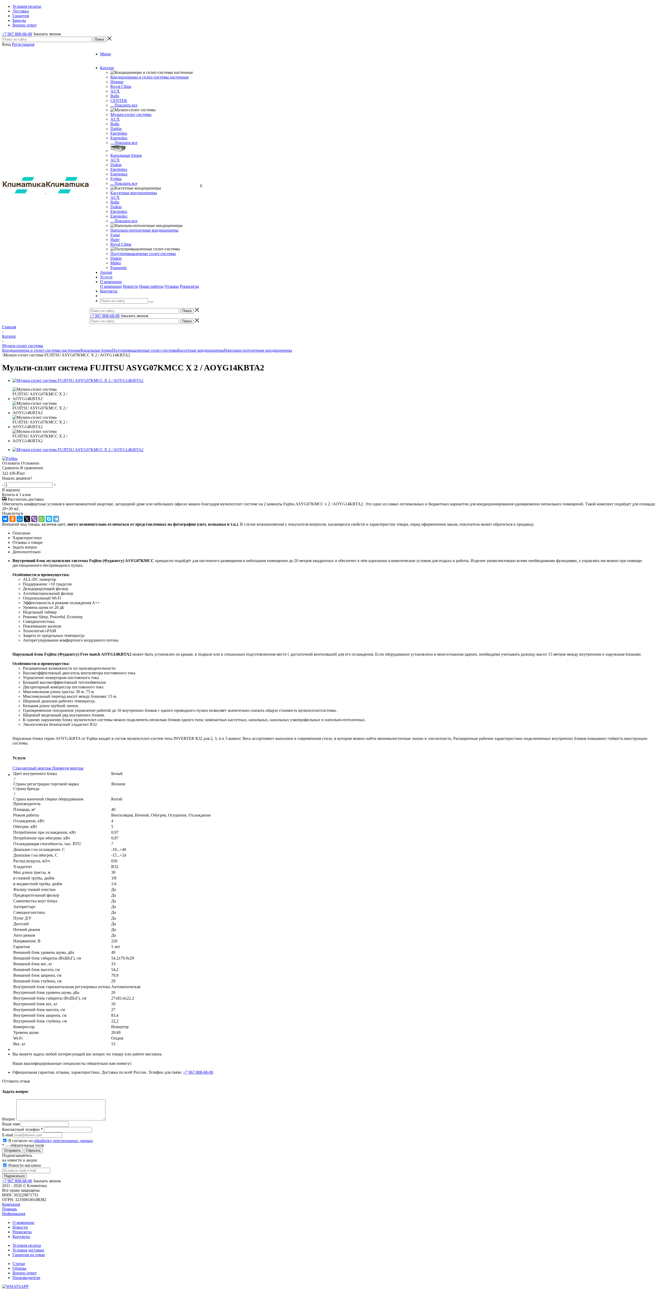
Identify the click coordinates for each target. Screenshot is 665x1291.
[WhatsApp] (41, 519)
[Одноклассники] (12, 519)
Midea (115, 263)
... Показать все (123, 105)
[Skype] (49, 519)
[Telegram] (56, 519)
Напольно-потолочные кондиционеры (144, 230)
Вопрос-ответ (24, 1273)
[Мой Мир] (20, 519)
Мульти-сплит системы (130, 114)
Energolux (119, 138)
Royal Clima (120, 244)
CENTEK (118, 100)
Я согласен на (50, 1140)
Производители (26, 1277)
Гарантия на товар (28, 1255)
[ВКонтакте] (5, 519)
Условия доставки (28, 1250)
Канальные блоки (126, 155)
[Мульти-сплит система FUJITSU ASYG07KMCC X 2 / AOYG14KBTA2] (77, 380)
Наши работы (151, 286)
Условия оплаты (26, 1245)
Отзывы (171, 286)
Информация (13, 1213)
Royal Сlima (120, 86)
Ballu (114, 96)
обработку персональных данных (63, 1140)
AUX (115, 91)
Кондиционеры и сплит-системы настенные (149, 77)
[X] (27, 519)
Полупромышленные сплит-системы (143, 253)
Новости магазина (24, 1165)
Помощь (9, 1209)
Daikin (116, 128)
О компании (111, 286)
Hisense (116, 82)
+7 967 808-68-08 (17, 34)
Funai (115, 235)
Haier (114, 239)
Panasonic (118, 267)
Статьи (18, 1263)
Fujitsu (116, 179)
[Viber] (34, 519)
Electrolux (118, 133)
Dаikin (116, 164)
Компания (11, 1204)
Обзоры (19, 1268)
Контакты (21, 1236)
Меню (105, 54)
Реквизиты (189, 286)
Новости (130, 286)
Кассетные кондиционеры (133, 193)
